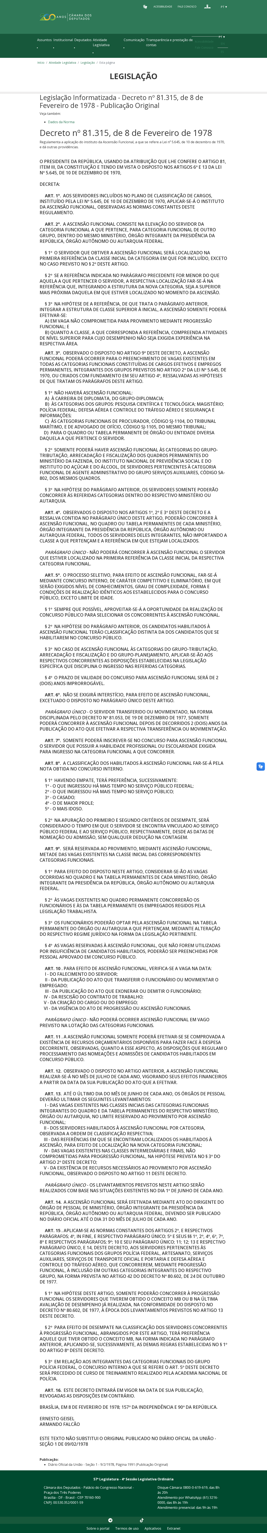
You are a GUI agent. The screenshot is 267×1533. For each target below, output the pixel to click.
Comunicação (134, 40)
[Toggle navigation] (39, 57)
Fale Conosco (187, 6)
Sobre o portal (98, 1528)
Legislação (88, 63)
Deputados (83, 40)
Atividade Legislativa (101, 42)
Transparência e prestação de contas (169, 42)
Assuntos (44, 40)
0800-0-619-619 (195, 1487)
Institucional (63, 40)
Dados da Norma (61, 122)
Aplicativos (153, 1528)
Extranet (173, 1528)
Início (40, 63)
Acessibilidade (163, 6)
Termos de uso (127, 1528)
